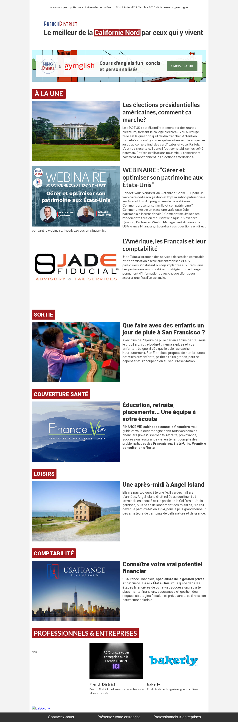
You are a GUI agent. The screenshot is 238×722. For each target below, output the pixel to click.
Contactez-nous (61, 717)
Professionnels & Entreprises (85, 633)
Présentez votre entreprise (119, 717)
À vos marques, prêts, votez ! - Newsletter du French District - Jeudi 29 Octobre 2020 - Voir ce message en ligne (119, 7)
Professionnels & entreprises (177, 717)
